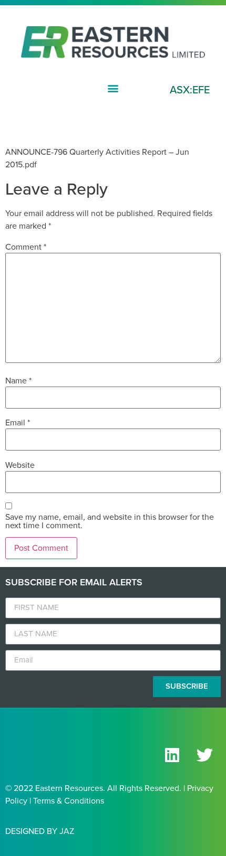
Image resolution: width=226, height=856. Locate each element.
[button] (113, 88)
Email (17, 423)
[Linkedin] (172, 755)
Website (20, 465)
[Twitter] (204, 755)
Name (18, 381)
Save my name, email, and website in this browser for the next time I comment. (109, 521)
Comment (25, 247)
